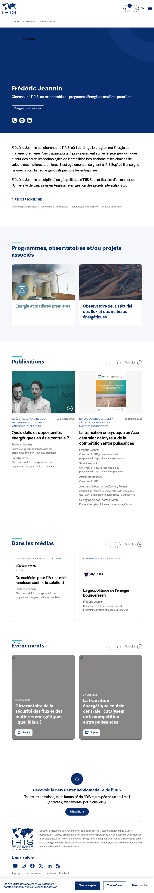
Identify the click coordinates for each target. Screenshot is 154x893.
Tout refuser (114, 885)
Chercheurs (29, 22)
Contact (64, 873)
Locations (50, 873)
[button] (118, 363)
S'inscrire (75, 811)
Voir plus (130, 362)
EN (142, 8)
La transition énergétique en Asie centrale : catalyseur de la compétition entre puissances (109, 438)
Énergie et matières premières (42, 306)
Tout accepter (87, 885)
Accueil (15, 22)
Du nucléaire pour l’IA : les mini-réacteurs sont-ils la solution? (42, 580)
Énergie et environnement (28, 108)
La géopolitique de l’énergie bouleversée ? (106, 593)
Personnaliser (140, 885)
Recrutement (34, 873)
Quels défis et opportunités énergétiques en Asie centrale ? (40, 436)
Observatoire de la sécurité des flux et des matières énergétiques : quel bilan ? (39, 714)
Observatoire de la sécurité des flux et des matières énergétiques (107, 312)
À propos (17, 873)
